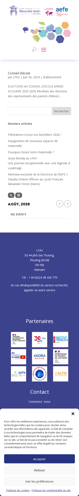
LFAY (16, 77)
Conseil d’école (19, 73)
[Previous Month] (59, 203)
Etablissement (52, 77)
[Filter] (18, 195)
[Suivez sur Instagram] (32, 31)
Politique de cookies (18, 490)
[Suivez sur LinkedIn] (39, 31)
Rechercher (61, 111)
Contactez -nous (39, 401)
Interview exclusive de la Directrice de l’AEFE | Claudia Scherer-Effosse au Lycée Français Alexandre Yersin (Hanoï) (38, 179)
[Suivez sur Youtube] (54, 31)
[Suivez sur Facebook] (25, 31)
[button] (73, 414)
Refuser (39, 470)
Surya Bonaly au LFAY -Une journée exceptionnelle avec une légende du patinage (39, 163)
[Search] (11, 195)
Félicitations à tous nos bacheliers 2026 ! (34, 135)
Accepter (39, 459)
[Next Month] (67, 203)
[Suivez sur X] (47, 31)
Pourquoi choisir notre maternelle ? (31, 152)
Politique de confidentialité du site (51, 490)
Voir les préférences (39, 481)
